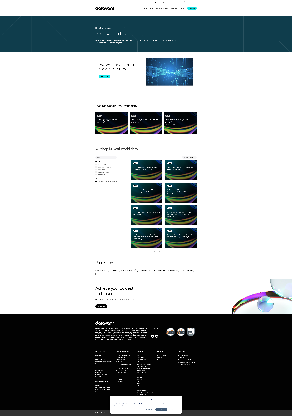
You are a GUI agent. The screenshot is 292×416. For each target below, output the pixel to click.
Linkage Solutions (121, 357)
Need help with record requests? (159, 2)
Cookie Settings (149, 409)
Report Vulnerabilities (184, 364)
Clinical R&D (98, 372)
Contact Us (192, 8)
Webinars (139, 386)
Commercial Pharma (101, 374)
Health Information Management (104, 361)
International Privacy (187, 270)
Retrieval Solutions (121, 362)
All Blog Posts (140, 357)
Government (98, 385)
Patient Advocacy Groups (102, 389)
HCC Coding (119, 381)
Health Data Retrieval (122, 372)
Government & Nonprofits (104, 165)
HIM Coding (119, 379)
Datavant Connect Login (175, 2)
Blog (138, 381)
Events (139, 383)
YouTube (156, 336)
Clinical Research (142, 270)
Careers (159, 357)
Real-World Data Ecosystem (123, 364)
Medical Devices (99, 377)
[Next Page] (159, 251)
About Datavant (161, 355)
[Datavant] (104, 8)
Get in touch (154, 332)
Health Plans (101, 169)
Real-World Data (101, 270)
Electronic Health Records (127, 270)
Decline (173, 409)
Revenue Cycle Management (158, 270)
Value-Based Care (100, 366)
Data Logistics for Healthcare (145, 392)
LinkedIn (152, 336)
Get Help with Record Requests (186, 362)
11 (154, 251)
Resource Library (141, 379)
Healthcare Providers (103, 172)
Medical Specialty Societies (102, 387)
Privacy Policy (169, 401)
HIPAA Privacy (113, 270)
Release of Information (122, 370)
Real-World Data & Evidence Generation (108, 181)
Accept (161, 409)
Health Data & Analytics (104, 167)
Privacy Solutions (120, 359)
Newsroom (160, 360)
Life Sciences (101, 174)
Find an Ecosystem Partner (185, 355)
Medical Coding (174, 270)
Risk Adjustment (101, 274)
